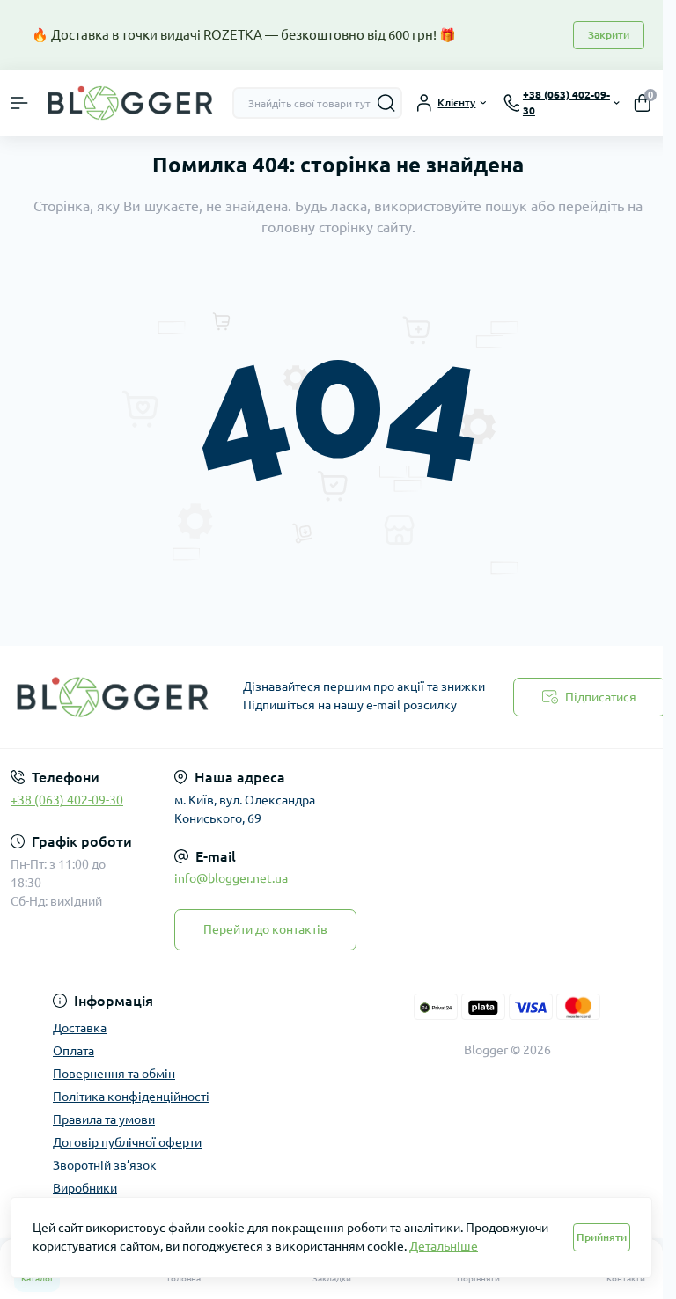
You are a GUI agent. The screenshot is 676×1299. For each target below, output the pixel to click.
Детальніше (443, 1246)
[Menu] (19, 103)
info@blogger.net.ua (231, 878)
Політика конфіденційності (131, 1097)
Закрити (608, 34)
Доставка (80, 1028)
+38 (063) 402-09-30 (67, 800)
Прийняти (602, 1237)
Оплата (73, 1051)
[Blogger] (113, 697)
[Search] (386, 103)
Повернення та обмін (114, 1074)
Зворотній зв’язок (105, 1165)
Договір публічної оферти (127, 1142)
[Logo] (130, 103)
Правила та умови (104, 1119)
